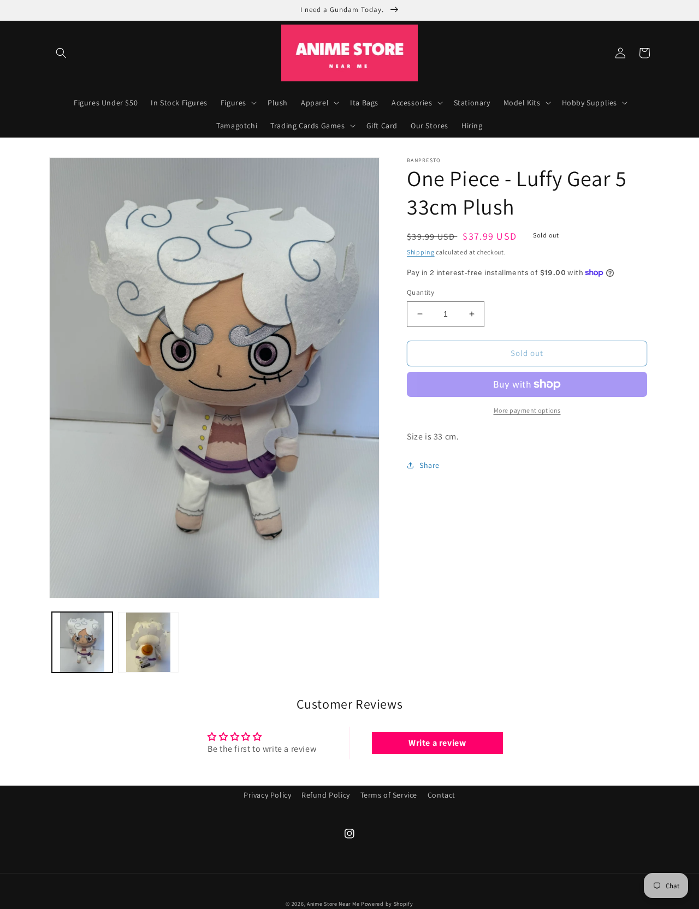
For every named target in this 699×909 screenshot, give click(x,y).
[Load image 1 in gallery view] (82, 642)
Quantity (420, 292)
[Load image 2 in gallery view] (148, 642)
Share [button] (429, 465)
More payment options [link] (527, 410)
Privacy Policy (267, 795)
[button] (61, 53)
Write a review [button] (437, 742)
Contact (441, 795)
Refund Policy (325, 795)
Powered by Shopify (387, 903)
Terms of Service (389, 795)
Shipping (421, 252)
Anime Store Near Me (333, 903)
